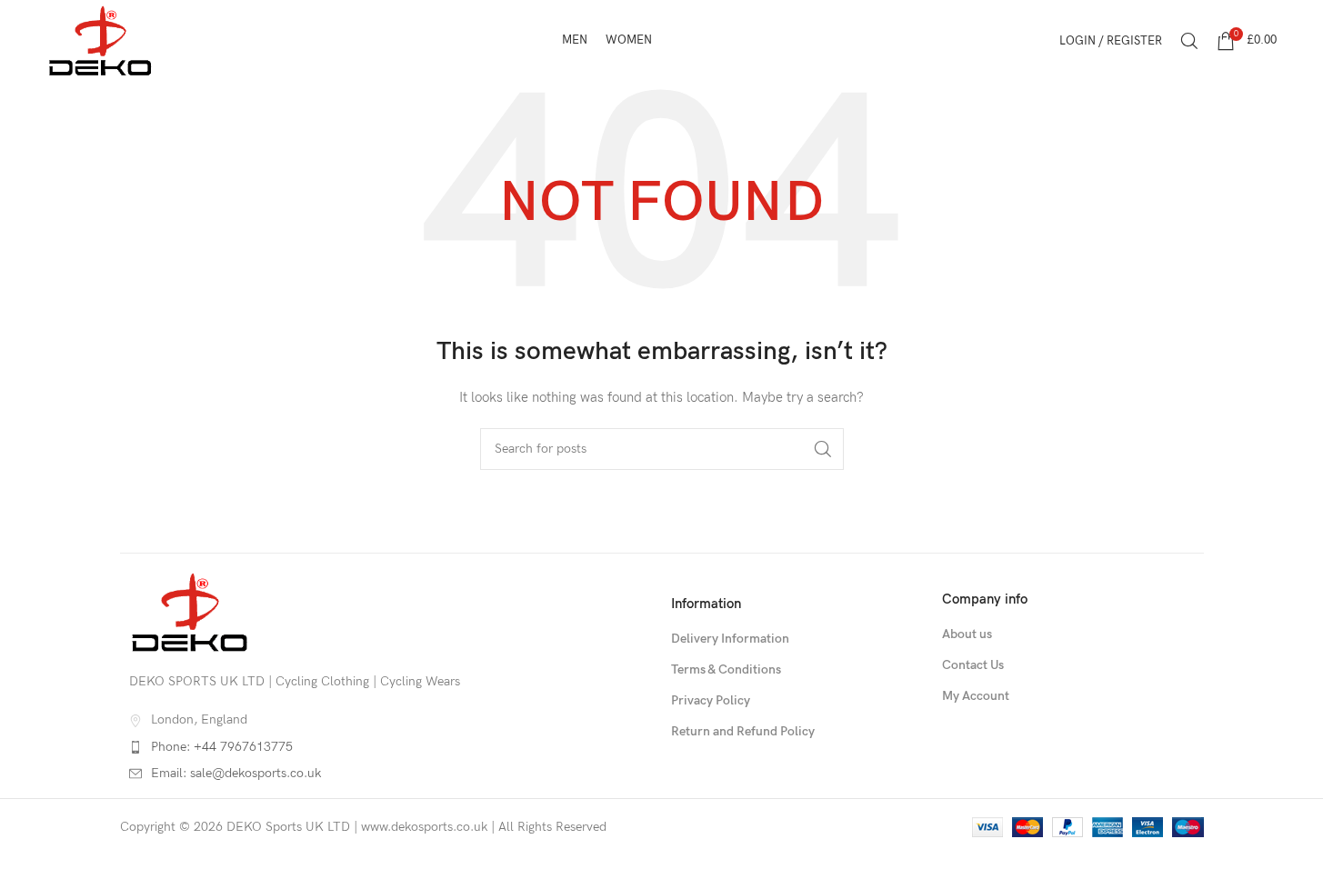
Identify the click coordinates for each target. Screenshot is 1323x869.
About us (967, 634)
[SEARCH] (823, 449)
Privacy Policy (710, 700)
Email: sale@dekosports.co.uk (236, 773)
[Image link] (190, 611)
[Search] (1189, 41)
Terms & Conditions (726, 669)
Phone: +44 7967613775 (222, 746)
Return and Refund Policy (743, 731)
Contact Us (973, 665)
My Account (975, 696)
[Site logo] (100, 39)
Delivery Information (730, 638)
